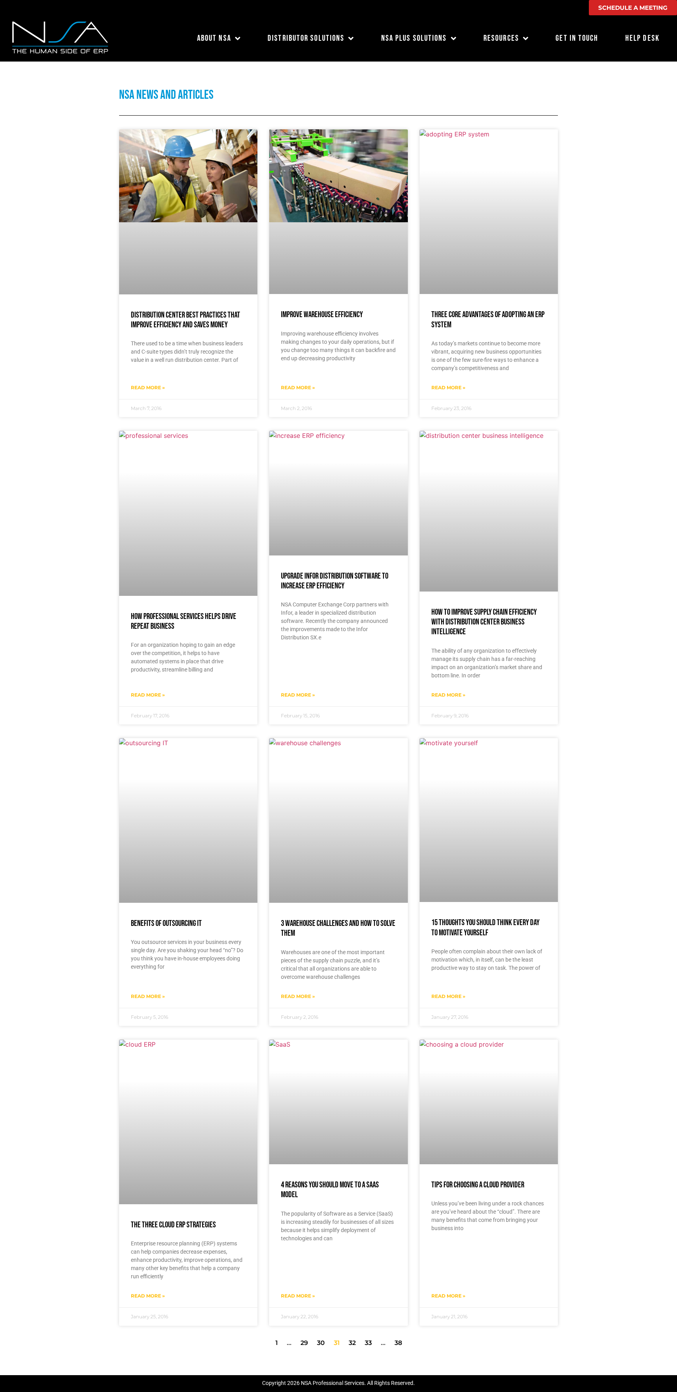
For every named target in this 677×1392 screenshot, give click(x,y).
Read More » (148, 387)
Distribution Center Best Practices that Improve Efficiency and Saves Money (185, 320)
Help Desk (642, 38)
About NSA (214, 38)
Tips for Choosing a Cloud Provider (477, 1185)
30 (321, 1343)
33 (368, 1343)
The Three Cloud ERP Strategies (173, 1225)
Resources (501, 38)
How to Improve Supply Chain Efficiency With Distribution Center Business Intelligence (484, 622)
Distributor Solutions (306, 38)
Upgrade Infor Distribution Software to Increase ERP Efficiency (334, 581)
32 (352, 1343)
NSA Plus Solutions (414, 38)
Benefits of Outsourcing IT (166, 923)
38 (398, 1343)
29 (304, 1343)
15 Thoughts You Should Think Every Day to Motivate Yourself (485, 927)
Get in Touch (577, 38)
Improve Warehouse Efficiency (322, 314)
